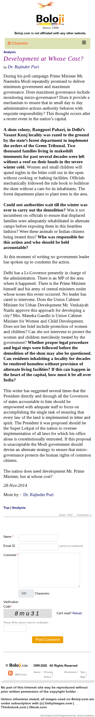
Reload (77, 613)
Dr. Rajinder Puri (23, 66)
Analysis (9, 52)
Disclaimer (70, 672)
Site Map (82, 674)
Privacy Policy (48, 674)
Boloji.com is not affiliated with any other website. (50, 33)
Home (37, 672)
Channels (19, 43)
